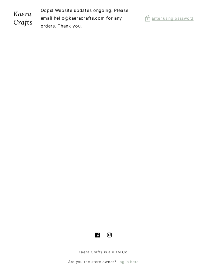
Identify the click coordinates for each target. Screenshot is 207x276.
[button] (169, 18)
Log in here (128, 262)
